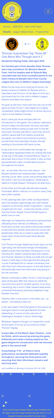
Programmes (42, 31)
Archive (6, 26)
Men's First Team (33, 26)
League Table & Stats (23, 31)
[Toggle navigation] (48, 11)
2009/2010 (18, 26)
